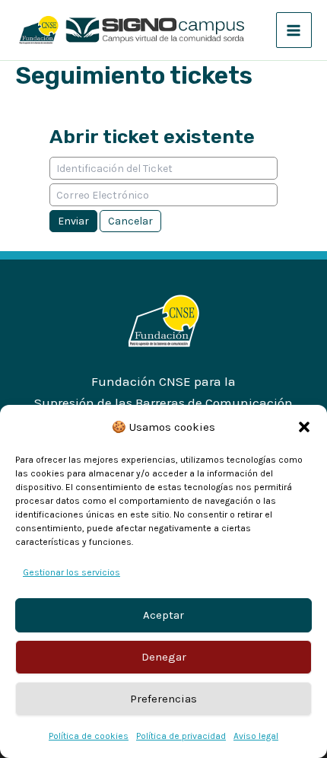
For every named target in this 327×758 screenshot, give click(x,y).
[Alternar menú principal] (294, 30)
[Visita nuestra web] (164, 319)
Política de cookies (89, 736)
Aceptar (163, 615)
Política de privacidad (181, 736)
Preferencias (163, 698)
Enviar (73, 221)
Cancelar (130, 221)
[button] (304, 427)
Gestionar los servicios (71, 572)
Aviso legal (255, 736)
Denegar (163, 657)
